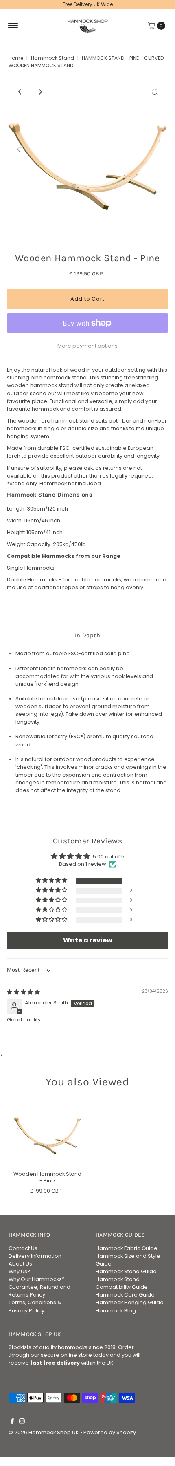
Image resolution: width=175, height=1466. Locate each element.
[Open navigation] (13, 25)
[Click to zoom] (155, 92)
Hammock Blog (116, 1310)
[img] (23, 991)
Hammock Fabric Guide (127, 1248)
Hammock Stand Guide (126, 1271)
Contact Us (23, 1248)
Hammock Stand (52, 58)
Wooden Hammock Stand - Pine (47, 1177)
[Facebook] (12, 1422)
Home (16, 58)
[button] (52, 881)
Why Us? (19, 1271)
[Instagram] (22, 1422)
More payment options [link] (87, 345)
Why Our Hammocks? (37, 1279)
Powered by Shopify (109, 1432)
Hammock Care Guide (125, 1294)
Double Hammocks (32, 579)
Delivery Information (35, 1255)
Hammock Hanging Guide (130, 1302)
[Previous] (20, 92)
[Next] (40, 92)
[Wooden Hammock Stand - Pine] (47, 1132)
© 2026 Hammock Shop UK (44, 1432)
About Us (20, 1263)
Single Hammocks (31, 567)
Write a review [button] (87, 940)
